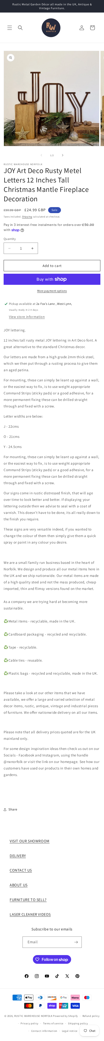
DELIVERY (18, 855)
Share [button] (12, 809)
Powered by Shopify (65, 1016)
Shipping (27, 216)
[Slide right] (62, 155)
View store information (27, 316)
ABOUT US (19, 884)
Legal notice (69, 1031)
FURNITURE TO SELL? (28, 899)
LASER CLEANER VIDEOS (30, 914)
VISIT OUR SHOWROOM (30, 841)
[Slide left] (41, 155)
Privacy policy (29, 1023)
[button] (9, 27)
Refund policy (91, 1016)
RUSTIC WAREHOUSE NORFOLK (33, 1016)
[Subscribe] (76, 942)
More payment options (52, 291)
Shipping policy (78, 1023)
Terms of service (53, 1023)
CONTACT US (21, 870)
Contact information (44, 1031)
